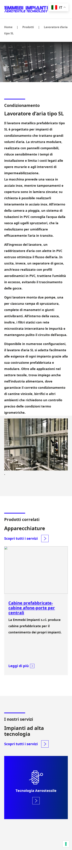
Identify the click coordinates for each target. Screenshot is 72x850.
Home (8, 27)
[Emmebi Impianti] (26, 9)
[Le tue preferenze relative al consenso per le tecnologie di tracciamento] (66, 844)
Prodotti (28, 27)
